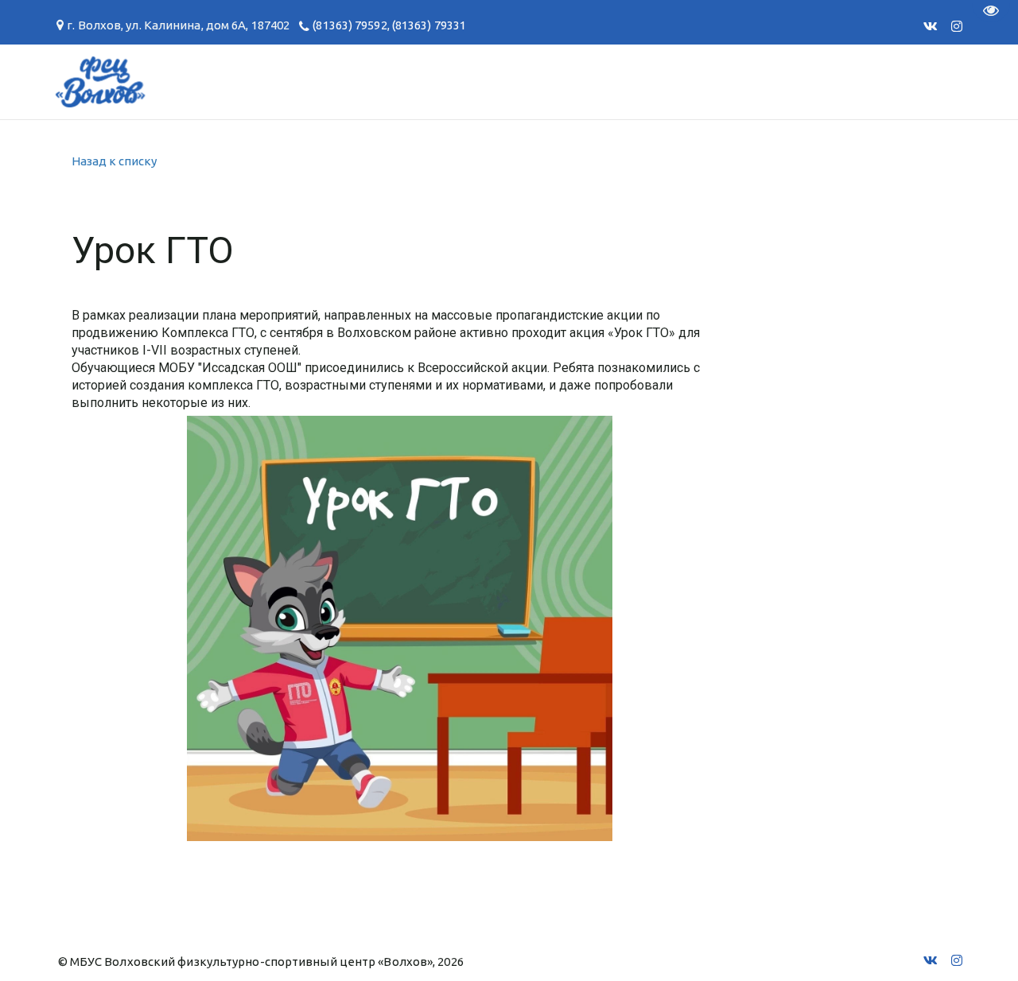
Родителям (391, 81)
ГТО (178, 81)
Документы (269, 81)
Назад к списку (114, 161)
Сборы (108, 81)
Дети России (817, 81)
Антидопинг (516, 81)
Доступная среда (666, 81)
